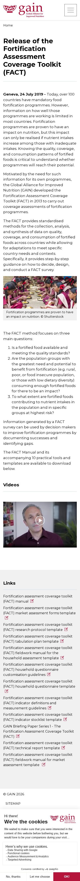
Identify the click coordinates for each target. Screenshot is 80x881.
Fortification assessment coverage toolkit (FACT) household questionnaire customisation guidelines (38, 669)
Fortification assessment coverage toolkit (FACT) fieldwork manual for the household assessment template (38, 653)
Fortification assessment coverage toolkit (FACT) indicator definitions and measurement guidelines (38, 703)
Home (8, 25)
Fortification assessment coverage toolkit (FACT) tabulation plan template (38, 638)
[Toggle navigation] (70, 10)
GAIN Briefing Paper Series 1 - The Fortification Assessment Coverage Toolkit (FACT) (38, 731)
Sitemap (13, 803)
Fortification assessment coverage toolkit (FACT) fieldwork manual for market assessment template (38, 760)
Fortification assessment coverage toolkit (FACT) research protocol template (38, 627)
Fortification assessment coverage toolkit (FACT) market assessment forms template (39, 610)
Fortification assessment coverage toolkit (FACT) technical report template (38, 745)
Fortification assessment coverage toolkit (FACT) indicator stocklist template (38, 717)
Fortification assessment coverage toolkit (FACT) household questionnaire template (39, 683)
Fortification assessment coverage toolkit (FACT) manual (38, 598)
